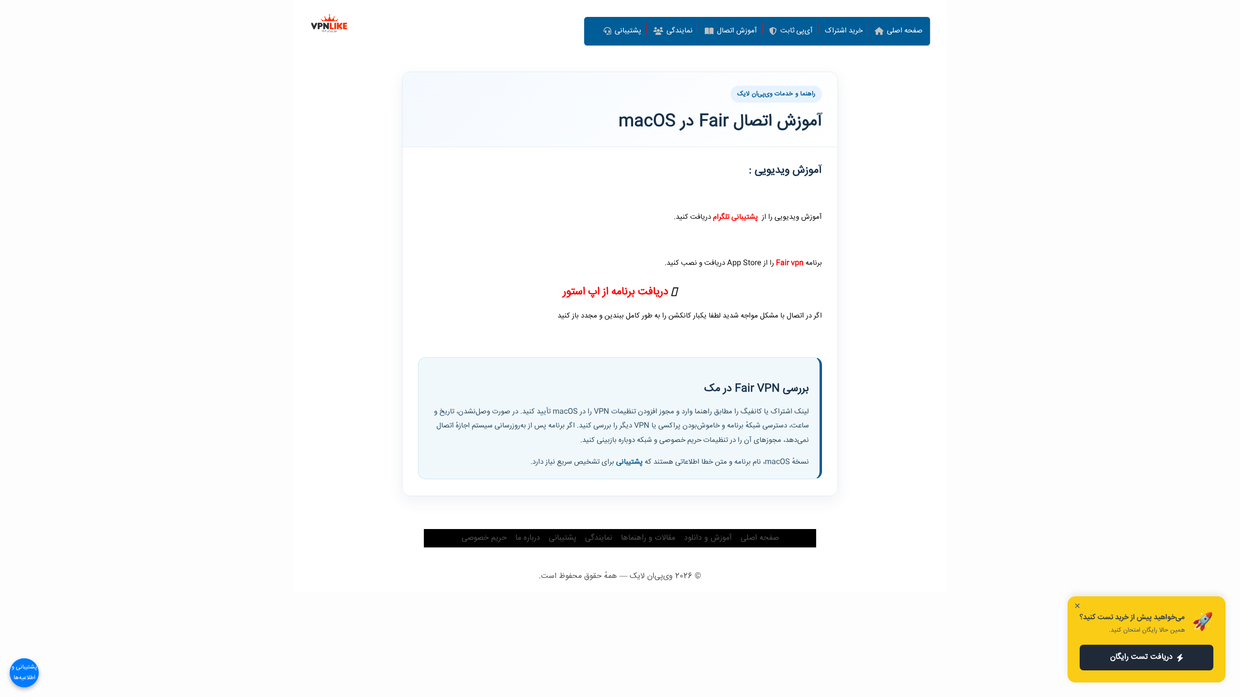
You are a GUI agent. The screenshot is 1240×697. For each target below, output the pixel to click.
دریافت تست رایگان (1141, 657)
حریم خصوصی (484, 538)
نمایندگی (598, 538)
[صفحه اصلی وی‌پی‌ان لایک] (329, 24)
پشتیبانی (629, 462)
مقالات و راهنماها (648, 538)
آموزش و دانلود (708, 538)
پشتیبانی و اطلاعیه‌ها (24, 672)
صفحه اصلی (760, 538)
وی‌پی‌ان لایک (651, 576)
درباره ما (527, 538)
